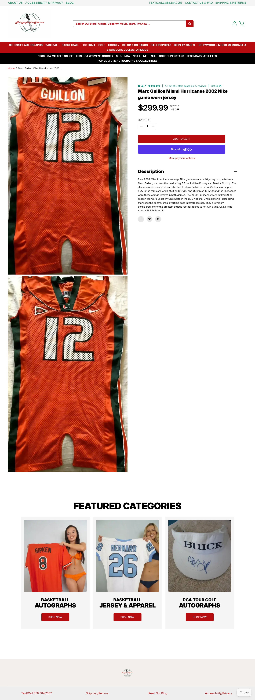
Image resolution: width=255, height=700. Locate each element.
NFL (145, 56)
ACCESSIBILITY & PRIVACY (44, 2)
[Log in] (234, 23)
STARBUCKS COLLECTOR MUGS (127, 49)
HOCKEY (113, 45)
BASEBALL (52, 45)
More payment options (182, 158)
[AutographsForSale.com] (30, 23)
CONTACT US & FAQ (199, 2)
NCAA (136, 56)
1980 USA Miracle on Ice (55, 56)
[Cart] (241, 23)
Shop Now (55, 617)
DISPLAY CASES (184, 45)
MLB (119, 56)
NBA (127, 56)
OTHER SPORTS (161, 45)
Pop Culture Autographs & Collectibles (127, 60)
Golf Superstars (171, 56)
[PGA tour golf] (199, 556)
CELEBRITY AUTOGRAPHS (26, 45)
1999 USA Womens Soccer (94, 56)
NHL (153, 56)
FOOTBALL (89, 45)
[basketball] (55, 556)
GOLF (101, 45)
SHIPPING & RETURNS (230, 2)
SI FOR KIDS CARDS (135, 45)
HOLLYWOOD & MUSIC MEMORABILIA (222, 45)
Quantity (144, 119)
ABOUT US (15, 2)
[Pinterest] (158, 219)
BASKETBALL (70, 45)
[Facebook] (141, 219)
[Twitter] (149, 219)
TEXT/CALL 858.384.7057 (165, 2)
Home (11, 68)
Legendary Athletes (202, 56)
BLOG (70, 2)
